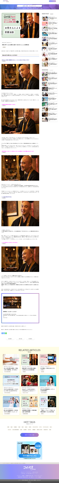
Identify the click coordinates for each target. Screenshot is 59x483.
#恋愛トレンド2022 (39, 429)
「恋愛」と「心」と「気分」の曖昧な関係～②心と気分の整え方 (47, 411)
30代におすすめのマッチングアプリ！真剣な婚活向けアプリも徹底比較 (52, 18)
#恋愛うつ (42, 413)
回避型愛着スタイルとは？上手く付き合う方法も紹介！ (52, 88)
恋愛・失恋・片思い (26, 3)
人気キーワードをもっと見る (29, 434)
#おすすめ (52, 19)
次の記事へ (30, 338)
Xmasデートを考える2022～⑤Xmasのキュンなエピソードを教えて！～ (29, 390)
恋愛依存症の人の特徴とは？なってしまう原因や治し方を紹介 (52, 114)
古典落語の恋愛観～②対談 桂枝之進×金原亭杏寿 (29, 410)
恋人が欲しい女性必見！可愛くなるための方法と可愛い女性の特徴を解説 (52, 34)
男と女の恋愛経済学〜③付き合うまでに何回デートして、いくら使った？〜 (11, 411)
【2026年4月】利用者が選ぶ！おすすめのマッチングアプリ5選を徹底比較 (52, 23)
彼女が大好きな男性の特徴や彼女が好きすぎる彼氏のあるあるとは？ (52, 74)
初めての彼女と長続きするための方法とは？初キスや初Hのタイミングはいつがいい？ (52, 84)
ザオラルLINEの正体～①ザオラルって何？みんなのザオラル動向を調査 (11, 390)
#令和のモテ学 (45, 429)
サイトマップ (19, 475)
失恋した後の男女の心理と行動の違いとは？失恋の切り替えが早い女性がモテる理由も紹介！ (52, 54)
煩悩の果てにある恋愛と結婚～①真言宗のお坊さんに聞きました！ (15, 326)
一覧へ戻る (20, 338)
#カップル (9, 429)
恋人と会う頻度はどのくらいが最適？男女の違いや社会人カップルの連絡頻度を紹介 (52, 104)
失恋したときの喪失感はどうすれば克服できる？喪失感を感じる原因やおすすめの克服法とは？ (52, 59)
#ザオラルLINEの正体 (7, 392)
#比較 (52, 24)
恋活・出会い (33, 3)
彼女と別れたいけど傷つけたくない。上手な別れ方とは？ (52, 93)
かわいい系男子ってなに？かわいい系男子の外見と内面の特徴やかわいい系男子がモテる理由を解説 (52, 49)
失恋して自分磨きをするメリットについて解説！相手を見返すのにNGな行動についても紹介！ (52, 64)
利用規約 (23, 475)
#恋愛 (49, 34)
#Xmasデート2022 (25, 392)
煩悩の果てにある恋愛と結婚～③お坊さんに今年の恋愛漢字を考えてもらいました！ (19, 329)
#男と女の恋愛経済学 (44, 392)
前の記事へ (10, 338)
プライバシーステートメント (38, 475)
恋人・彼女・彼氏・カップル (41, 3)
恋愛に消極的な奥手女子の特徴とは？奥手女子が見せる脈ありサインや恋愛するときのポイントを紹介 (52, 119)
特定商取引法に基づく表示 (29, 475)
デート (48, 3)
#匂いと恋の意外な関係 (7, 371)
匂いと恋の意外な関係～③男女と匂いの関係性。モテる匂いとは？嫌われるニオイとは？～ (11, 369)
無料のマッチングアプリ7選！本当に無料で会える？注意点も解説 (52, 28)
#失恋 (49, 60)
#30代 (49, 19)
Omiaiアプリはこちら (52, 1)
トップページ (4, 463)
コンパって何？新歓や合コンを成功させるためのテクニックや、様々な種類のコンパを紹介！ (52, 44)
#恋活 (21, 429)
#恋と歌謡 (42, 371)
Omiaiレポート (12, 3)
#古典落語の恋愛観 (25, 413)
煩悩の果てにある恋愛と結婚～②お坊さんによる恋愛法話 (29, 368)
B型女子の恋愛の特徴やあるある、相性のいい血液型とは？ (52, 99)
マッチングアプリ (19, 3)
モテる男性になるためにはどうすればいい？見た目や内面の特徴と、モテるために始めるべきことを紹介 (52, 39)
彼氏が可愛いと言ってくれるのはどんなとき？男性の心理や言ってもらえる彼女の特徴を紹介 (52, 109)
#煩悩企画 (4, 47)
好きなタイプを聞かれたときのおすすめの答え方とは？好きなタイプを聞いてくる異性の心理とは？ (52, 79)
